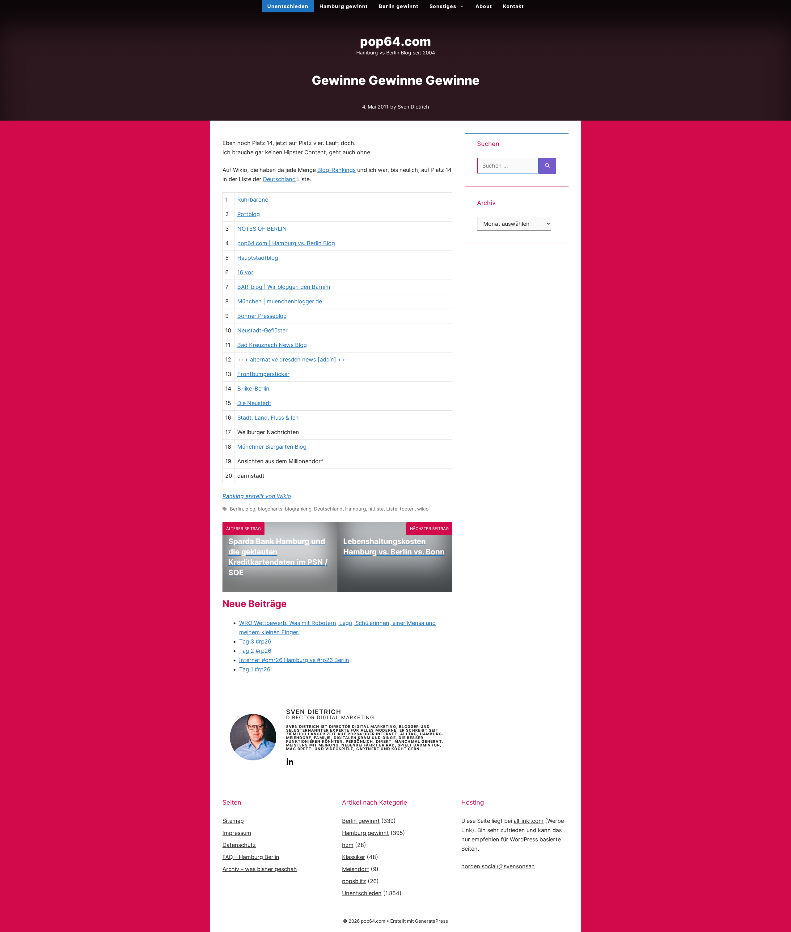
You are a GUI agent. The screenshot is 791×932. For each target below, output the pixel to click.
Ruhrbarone (252, 199)
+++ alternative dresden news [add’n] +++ (293, 359)
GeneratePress (431, 921)
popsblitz (354, 881)
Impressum (236, 833)
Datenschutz (239, 845)
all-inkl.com (529, 821)
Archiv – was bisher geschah (259, 869)
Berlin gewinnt (398, 6)
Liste (391, 509)
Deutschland (279, 179)
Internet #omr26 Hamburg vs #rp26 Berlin (294, 660)
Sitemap (233, 821)
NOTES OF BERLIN (262, 228)
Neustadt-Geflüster (262, 330)
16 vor (245, 272)
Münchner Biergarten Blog (272, 446)
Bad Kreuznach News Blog (272, 345)
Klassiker (353, 857)
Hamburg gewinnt (343, 6)
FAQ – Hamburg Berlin (250, 857)
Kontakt (513, 6)
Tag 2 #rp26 (255, 651)
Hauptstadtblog (257, 257)
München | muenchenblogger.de (279, 301)
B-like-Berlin (253, 388)
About (484, 6)
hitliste (376, 509)
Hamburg (355, 509)
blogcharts (270, 509)
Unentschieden (287, 6)
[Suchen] (547, 166)
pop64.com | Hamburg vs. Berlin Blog (286, 243)
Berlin (236, 509)
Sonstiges (442, 6)
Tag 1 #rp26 (254, 669)
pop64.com (395, 41)
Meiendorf (355, 869)
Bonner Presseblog (262, 316)
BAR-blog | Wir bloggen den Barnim (283, 287)
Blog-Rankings (336, 170)
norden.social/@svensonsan (498, 866)
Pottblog (248, 214)
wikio (423, 509)
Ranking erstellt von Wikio (256, 496)
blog (250, 509)
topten (407, 509)
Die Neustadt (254, 403)
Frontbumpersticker (263, 374)
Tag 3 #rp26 (255, 641)
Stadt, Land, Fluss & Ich (268, 417)
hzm (347, 845)
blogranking (298, 509)
